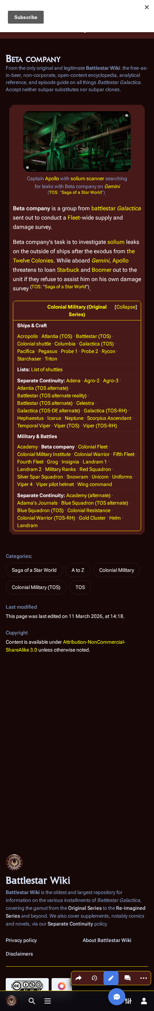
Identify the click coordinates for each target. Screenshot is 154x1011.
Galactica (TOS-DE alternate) (48, 410)
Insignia (70, 462)
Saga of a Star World (82, 192)
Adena (73, 380)
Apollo (52, 178)
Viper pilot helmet (55, 484)
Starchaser (29, 359)
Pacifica (26, 351)
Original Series (85, 908)
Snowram (77, 477)
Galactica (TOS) (96, 344)
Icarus (54, 418)
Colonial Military (116, 570)
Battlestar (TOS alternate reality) (52, 395)
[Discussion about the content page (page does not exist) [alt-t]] (127, 978)
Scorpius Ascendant (109, 418)
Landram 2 (29, 469)
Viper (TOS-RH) (100, 425)
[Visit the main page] (11, 1001)
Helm (115, 518)
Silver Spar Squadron (40, 477)
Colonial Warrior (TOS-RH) (46, 518)
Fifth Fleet (123, 454)
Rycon (108, 351)
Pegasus (47, 351)
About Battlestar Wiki (107, 940)
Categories (18, 556)
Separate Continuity (70, 924)
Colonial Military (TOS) (36, 587)
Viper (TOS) (67, 425)
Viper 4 (25, 484)
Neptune (74, 418)
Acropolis (27, 336)
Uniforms (122, 477)
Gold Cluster (92, 518)
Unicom (100, 477)
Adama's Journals (37, 503)
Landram (27, 525)
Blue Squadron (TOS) (40, 510)
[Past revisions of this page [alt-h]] (94, 978)
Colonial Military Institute (44, 454)
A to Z (78, 570)
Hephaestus (30, 418)
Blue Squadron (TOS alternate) (94, 503)
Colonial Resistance (88, 510)
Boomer (101, 269)
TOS (53, 192)
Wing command (94, 484)
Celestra (85, 403)
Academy (27, 447)
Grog (52, 462)
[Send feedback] (116, 996)
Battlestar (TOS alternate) (45, 403)
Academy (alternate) (88, 495)
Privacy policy (21, 940)
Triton (51, 359)
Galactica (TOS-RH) (105, 410)
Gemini (112, 186)
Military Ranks (60, 469)
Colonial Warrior (92, 454)
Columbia (65, 344)
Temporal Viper (33, 425)
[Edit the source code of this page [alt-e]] (111, 978)
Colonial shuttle (34, 344)
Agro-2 (92, 380)
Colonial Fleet (92, 447)
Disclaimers (19, 954)
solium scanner (87, 178)
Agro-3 (111, 380)
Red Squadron (95, 469)
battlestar (103, 208)
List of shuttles (47, 369)
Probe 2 (89, 351)
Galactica (129, 208)
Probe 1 (69, 351)
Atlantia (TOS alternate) (42, 388)
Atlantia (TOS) (57, 336)
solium (116, 242)
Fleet (74, 217)
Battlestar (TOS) (93, 336)
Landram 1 (95, 462)
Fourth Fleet (30, 462)
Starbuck (68, 269)
